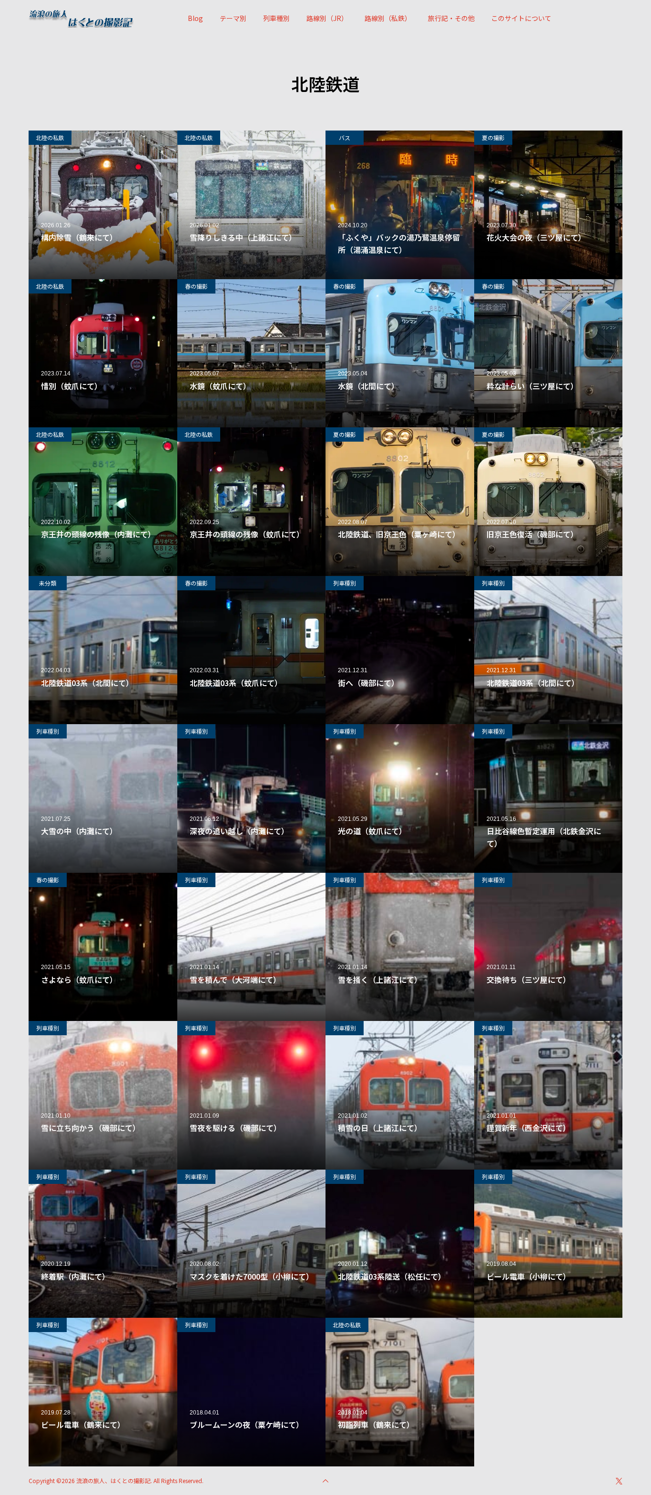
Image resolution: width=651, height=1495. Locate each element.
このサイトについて (521, 18)
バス (344, 137)
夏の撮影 (493, 137)
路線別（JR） (327, 18)
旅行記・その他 (451, 18)
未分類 (47, 583)
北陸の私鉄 (50, 137)
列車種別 (276, 18)
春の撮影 (196, 286)
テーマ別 (233, 18)
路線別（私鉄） (388, 18)
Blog (195, 18)
